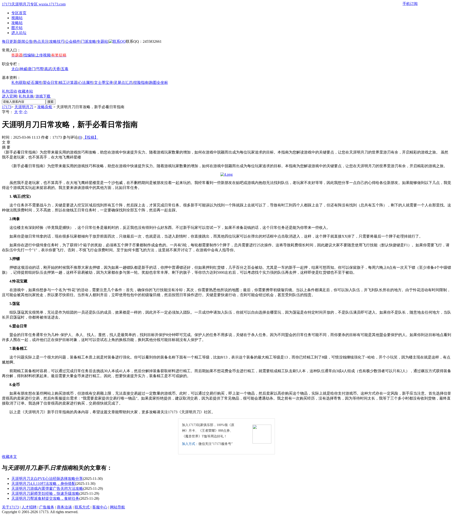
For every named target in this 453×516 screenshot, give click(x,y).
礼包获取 (18, 83)
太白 (15, 69)
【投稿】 (90, 137)
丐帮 (40, 69)
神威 (23, 69)
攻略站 (17, 23)
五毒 (64, 69)
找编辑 (29, 55)
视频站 (17, 18)
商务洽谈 (64, 507)
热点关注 (41, 41)
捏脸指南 (140, 83)
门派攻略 (88, 41)
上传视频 (42, 55)
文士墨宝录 (103, 83)
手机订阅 (410, 4)
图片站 (17, 28)
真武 (48, 69)
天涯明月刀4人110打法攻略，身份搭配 (43, 484)
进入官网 (9, 96)
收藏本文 (9, 457)
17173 (6, 107)
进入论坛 (18, 33)
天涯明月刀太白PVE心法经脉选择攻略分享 (47, 479)
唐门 (31, 69)
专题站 (102, 41)
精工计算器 (68, 83)
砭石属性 (34, 83)
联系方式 (82, 507)
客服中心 (99, 507)
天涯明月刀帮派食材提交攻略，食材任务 (45, 498)
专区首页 (18, 13)
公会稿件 (72, 41)
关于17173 (10, 507)
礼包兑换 (26, 96)
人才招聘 (29, 507)
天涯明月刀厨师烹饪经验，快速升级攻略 (45, 493)
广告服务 (46, 507)
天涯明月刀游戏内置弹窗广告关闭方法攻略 (47, 488)
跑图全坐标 (158, 83)
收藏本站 (25, 91)
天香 (56, 69)
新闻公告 (25, 41)
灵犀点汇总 (123, 83)
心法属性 (85, 83)
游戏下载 (42, 96)
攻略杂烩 (44, 107)
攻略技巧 (56, 41)
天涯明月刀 (23, 107)
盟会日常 (50, 83)
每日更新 (9, 41)
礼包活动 (9, 91)
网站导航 (117, 507)
